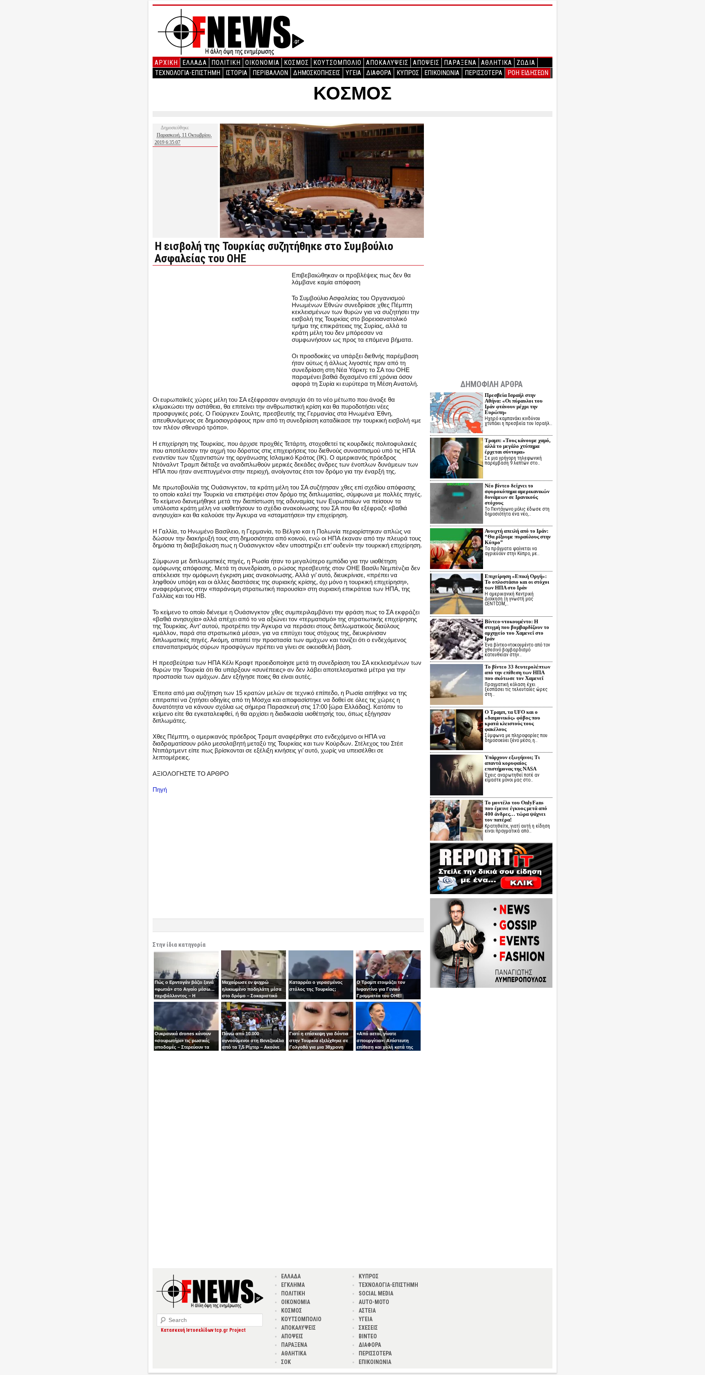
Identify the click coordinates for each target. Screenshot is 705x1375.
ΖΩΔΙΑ (526, 62)
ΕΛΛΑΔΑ (194, 62)
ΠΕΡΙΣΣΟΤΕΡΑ (483, 73)
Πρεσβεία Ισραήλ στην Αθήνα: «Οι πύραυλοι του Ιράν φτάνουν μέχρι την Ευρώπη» (514, 403)
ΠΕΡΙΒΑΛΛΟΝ (270, 73)
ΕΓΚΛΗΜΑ (293, 1285)
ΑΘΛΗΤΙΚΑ (496, 62)
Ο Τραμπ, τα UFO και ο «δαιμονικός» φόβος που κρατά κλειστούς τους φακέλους (512, 720)
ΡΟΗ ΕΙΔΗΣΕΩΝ (528, 73)
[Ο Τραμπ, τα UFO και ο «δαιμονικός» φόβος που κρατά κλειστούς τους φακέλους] (456, 730)
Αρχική (166, 62)
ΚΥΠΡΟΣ (408, 73)
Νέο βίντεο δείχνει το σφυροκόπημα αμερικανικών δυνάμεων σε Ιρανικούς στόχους (517, 494)
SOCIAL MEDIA (376, 1293)
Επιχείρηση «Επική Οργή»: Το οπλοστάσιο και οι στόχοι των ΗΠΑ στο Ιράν (517, 582)
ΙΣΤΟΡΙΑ (236, 73)
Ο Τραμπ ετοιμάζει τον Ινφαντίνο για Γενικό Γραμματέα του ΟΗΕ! (381, 989)
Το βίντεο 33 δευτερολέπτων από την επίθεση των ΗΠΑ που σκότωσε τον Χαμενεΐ (517, 672)
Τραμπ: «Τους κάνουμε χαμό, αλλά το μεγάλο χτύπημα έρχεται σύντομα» (517, 446)
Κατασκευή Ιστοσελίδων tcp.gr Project (203, 1330)
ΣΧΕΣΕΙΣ (368, 1327)
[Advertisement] (221, 329)
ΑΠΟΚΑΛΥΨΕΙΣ (387, 62)
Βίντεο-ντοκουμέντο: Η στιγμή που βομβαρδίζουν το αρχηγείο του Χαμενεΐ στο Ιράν (517, 630)
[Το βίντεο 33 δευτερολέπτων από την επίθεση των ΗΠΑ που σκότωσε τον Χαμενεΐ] (456, 685)
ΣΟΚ (286, 1362)
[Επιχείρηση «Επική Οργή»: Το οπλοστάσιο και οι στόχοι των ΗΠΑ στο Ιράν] (456, 594)
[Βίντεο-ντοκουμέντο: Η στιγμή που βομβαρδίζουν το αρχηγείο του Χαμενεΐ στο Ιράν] (456, 640)
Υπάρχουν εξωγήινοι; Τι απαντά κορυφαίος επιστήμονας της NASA (512, 763)
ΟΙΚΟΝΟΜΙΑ (262, 62)
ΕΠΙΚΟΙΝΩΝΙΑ (441, 73)
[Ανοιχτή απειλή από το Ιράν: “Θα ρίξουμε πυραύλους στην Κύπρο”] (456, 549)
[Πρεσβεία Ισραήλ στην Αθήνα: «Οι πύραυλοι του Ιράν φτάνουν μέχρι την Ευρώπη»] (456, 413)
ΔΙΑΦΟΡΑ (378, 73)
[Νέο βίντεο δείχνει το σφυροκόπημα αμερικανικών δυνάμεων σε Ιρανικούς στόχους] (456, 504)
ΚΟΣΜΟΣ (296, 62)
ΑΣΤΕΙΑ (367, 1310)
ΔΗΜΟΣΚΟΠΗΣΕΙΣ (316, 73)
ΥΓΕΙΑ (353, 73)
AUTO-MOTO (374, 1302)
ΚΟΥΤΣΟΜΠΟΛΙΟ (337, 62)
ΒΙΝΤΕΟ (368, 1336)
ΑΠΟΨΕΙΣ (426, 62)
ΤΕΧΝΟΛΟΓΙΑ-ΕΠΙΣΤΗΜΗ (187, 73)
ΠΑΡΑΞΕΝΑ (460, 62)
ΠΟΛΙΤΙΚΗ (226, 62)
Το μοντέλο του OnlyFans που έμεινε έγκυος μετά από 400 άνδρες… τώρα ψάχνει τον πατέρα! (516, 811)
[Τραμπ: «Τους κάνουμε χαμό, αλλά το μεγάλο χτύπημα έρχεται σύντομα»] (456, 459)
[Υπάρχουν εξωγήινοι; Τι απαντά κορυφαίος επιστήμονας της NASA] (456, 776)
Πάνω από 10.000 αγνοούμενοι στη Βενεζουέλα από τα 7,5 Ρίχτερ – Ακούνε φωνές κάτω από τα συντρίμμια (253, 1047)
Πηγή (160, 789)
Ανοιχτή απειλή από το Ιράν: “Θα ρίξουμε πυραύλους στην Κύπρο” (518, 536)
